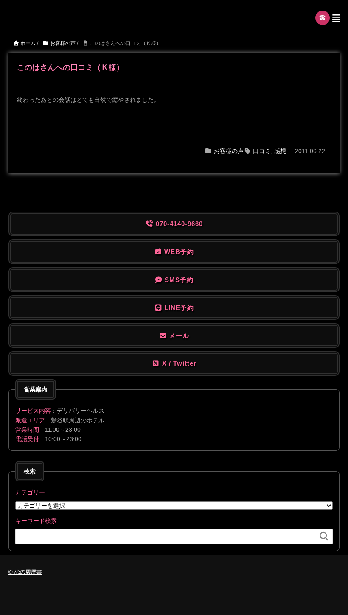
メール (178, 336)
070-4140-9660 (178, 224)
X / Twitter (178, 363)
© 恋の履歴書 (25, 572)
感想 (280, 151)
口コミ (262, 151)
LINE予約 (178, 308)
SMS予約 (178, 280)
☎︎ (323, 18)
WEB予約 (178, 252)
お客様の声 (229, 151)
